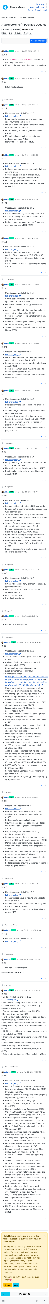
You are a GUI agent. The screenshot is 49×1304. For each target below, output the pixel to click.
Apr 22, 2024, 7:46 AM (32, 1072)
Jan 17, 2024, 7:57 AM (30, 884)
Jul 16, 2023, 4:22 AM (30, 105)
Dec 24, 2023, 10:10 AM (32, 642)
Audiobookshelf (27, 29)
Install (44, 10)
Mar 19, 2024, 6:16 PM (30, 990)
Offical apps (40, 4)
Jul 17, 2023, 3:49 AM (30, 155)
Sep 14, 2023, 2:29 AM (30, 343)
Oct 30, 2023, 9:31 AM (30, 492)
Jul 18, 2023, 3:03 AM (30, 199)
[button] (3, 1300)
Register (8, 1285)
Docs (37, 10)
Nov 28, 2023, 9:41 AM (30, 570)
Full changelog (11, 116)
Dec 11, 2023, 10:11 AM (30, 616)
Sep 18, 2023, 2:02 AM (30, 391)
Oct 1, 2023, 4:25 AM (29, 448)
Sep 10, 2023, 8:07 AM (30, 284)
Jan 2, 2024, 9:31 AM (30, 797)
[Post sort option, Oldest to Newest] (4, 40)
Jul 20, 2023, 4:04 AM (30, 238)
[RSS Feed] (30, 33)
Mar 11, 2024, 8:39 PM (32, 959)
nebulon (7, 642)
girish (6, 51)
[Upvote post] (42, 71)
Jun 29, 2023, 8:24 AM (30, 78)
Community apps (37, 7)
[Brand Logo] (5, 7)
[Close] (44, 1236)
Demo (30, 10)
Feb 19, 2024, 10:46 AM (32, 930)
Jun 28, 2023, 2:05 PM (30, 51)
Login (16, 1285)
